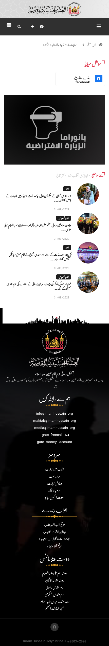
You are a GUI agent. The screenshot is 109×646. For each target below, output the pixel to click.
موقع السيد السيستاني (54, 524)
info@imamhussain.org (54, 413)
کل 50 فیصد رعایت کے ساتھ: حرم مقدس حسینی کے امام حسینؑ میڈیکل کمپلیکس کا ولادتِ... (40, 257)
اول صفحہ (91, 45)
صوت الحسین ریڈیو (54, 497)
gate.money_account (54, 441)
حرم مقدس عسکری (54, 594)
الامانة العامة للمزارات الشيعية (54, 539)
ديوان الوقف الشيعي (54, 532)
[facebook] (42, 26)
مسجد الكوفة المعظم (54, 608)
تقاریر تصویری (64, 218)
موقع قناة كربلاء (54, 546)
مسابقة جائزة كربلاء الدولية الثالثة (60, 45)
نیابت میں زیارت (54, 469)
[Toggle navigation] (99, 26)
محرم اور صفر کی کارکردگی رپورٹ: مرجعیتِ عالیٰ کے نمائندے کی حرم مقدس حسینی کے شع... (39, 286)
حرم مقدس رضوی (54, 587)
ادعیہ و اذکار (54, 490)
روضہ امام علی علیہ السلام (54, 573)
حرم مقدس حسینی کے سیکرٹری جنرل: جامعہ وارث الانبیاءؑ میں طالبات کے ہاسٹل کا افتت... (38, 198)
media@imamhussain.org (54, 427)
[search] (19, 26)
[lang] (9, 26)
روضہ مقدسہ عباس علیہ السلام (54, 601)
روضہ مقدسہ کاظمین (54, 580)
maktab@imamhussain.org (54, 420)
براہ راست (54, 476)
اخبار (67, 188)
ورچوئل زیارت (54, 483)
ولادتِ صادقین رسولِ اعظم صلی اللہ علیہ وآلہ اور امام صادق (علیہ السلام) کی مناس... (37, 227)
